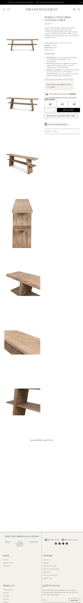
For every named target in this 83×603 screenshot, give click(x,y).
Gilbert (7, 542)
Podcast (5, 599)
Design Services (8, 590)
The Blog (6, 596)
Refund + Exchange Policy (51, 569)
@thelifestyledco (53, 540)
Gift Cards (6, 566)
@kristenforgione (71, 540)
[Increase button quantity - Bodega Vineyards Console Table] (53, 110)
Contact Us (46, 560)
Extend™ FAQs (47, 578)
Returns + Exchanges (49, 566)
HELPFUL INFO (51, 131)
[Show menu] (4, 9)
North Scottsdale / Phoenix (19, 543)
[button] (78, 9)
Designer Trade (8, 563)
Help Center (46, 572)
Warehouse (33, 542)
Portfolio (6, 593)
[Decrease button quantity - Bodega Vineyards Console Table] (47, 110)
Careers (5, 602)
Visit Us (5, 560)
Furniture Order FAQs (50, 575)
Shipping (46, 563)
